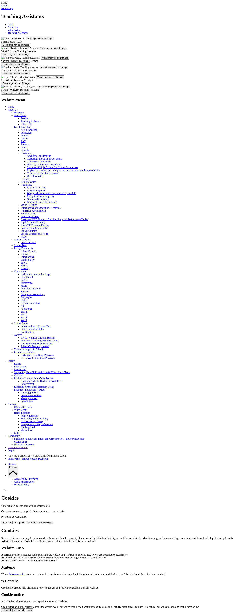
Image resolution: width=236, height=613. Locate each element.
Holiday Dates (28, 213)
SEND (24, 262)
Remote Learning (29, 415)
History (24, 300)
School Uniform (29, 231)
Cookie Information (24, 481)
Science (24, 291)
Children (12, 404)
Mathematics (27, 282)
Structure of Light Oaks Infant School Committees (52, 167)
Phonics (25, 144)
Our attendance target (38, 199)
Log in (4, 5)
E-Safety (25, 179)
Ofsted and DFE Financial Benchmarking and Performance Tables (54, 219)
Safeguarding (27, 256)
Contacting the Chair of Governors (44, 158)
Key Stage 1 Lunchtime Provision (38, 358)
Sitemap (12, 464)
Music (24, 285)
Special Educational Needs (34, 233)
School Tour (20, 245)
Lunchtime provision (24, 352)
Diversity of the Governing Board (44, 164)
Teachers (25, 118)
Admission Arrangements (33, 210)
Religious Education (31, 288)
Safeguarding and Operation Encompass (41, 207)
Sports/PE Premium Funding (35, 225)
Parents (11, 360)
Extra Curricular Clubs (32, 329)
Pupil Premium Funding (33, 222)
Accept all (19, 522)
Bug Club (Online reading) (34, 418)
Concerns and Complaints (34, 228)
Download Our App (18, 447)
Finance (25, 254)
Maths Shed (27, 430)
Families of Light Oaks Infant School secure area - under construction (49, 438)
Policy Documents (23, 248)
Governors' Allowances (39, 161)
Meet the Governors (24, 444)
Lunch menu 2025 (30, 216)
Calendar (18, 375)
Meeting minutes (29, 398)
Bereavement (27, 384)
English (24, 280)
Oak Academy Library (32, 421)
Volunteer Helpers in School (28, 349)
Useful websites (35, 176)
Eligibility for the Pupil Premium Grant (33, 386)
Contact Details (22, 239)
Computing (26, 308)
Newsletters (20, 369)
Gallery (18, 433)
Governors (26, 153)
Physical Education (30, 303)
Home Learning (22, 412)
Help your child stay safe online (37, 424)
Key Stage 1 (27, 277)
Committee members (31, 395)
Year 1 (24, 311)
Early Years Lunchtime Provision (37, 355)
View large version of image (39, 38)
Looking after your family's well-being (33, 378)
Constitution (27, 401)
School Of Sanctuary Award (35, 346)
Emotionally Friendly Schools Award (39, 340)
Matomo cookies (17, 574)
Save (29, 610)
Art (22, 306)
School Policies (28, 251)
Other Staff (26, 124)
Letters (17, 363)
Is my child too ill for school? (42, 202)
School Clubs (21, 323)
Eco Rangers (27, 332)
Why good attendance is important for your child (51, 193)
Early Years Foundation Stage (36, 274)
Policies (24, 138)
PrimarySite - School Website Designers (28, 458)
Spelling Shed (28, 427)
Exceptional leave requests (40, 196)
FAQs (24, 236)
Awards (18, 334)
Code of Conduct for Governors (43, 173)
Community (14, 435)
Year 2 (24, 314)
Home (11, 24)
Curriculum (26, 132)
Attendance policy (36, 190)
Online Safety (28, 259)
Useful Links (20, 441)
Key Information (22, 127)
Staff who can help (36, 187)
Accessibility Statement (26, 478)
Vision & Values (29, 205)
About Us (13, 27)
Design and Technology (33, 294)
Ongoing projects (29, 392)
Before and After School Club (36, 326)
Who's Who (14, 30)
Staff (23, 141)
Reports (24, 135)
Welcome (19, 112)
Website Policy (21, 484)
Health (24, 147)
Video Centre (21, 410)
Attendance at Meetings (39, 155)
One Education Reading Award (36, 343)
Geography (26, 297)
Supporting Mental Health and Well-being (42, 381)
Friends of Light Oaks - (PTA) (29, 389)
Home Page (7, 8)
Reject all (7, 522)
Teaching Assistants (18, 32)
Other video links (23, 407)
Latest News (20, 366)
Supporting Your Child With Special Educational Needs (42, 372)
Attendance (26, 184)
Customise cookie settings (39, 522)
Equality (25, 150)
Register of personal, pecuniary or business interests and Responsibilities (63, 170)
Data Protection (28, 181)
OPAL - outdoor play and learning (38, 337)
